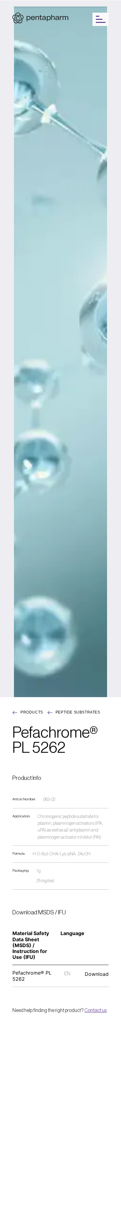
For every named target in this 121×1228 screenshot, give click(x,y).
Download (97, 974)
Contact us (95, 1010)
